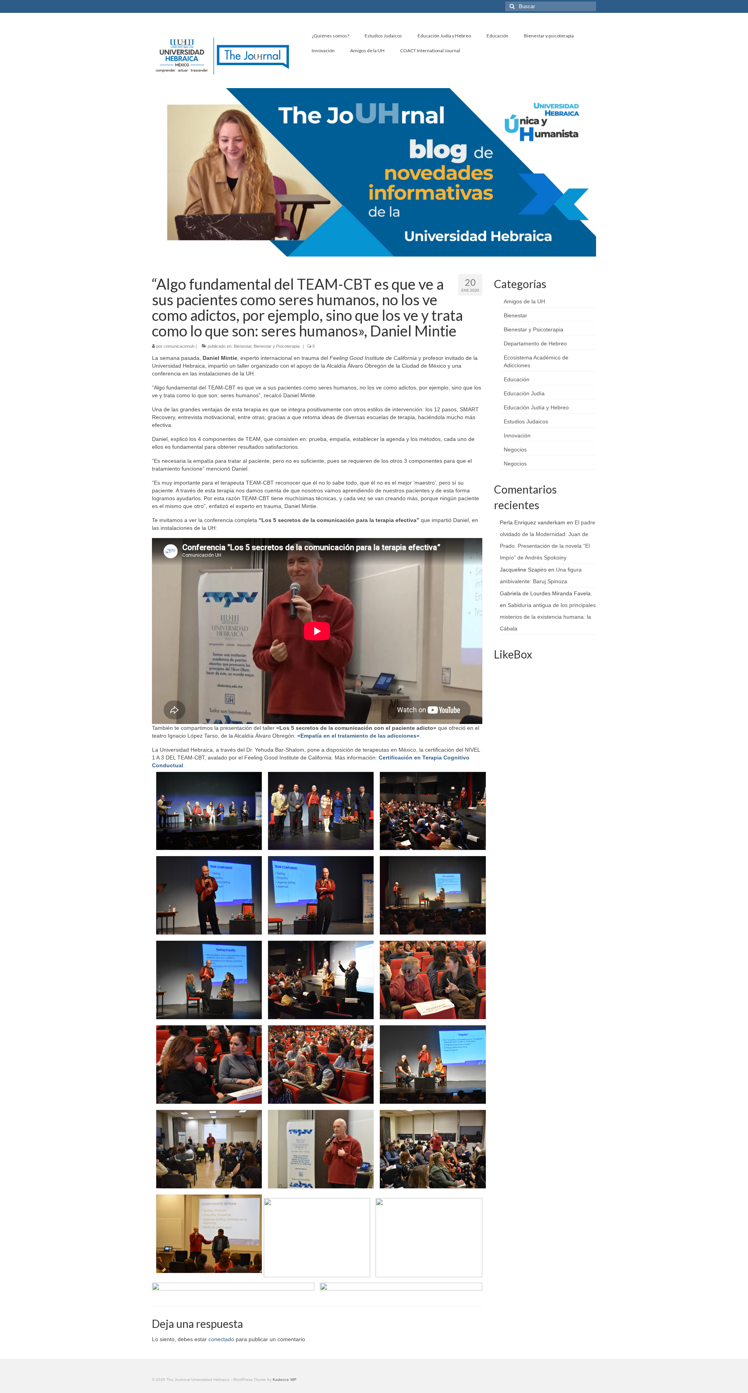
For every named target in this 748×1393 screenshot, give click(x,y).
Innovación (517, 435)
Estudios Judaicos (526, 421)
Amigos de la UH (524, 301)
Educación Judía (524, 393)
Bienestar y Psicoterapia (277, 346)
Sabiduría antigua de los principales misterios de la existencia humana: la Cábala (548, 617)
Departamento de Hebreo (535, 343)
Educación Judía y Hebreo (536, 407)
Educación (516, 379)
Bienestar (242, 346)
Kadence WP (284, 1379)
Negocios (515, 449)
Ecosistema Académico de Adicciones (536, 361)
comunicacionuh (179, 346)
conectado (221, 1339)
